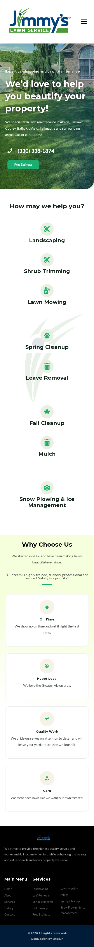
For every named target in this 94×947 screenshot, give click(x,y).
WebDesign (39, 938)
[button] (84, 21)
